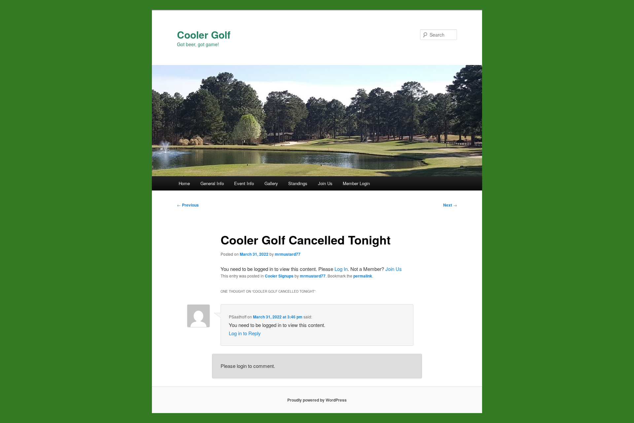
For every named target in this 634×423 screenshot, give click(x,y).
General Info (212, 183)
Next (450, 205)
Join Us (325, 183)
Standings (297, 183)
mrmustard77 (287, 254)
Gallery (271, 183)
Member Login (356, 183)
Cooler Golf (203, 34)
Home (184, 183)
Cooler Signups (279, 276)
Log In (341, 268)
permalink (362, 276)
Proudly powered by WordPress (317, 400)
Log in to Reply (245, 333)
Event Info (244, 183)
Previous (188, 205)
